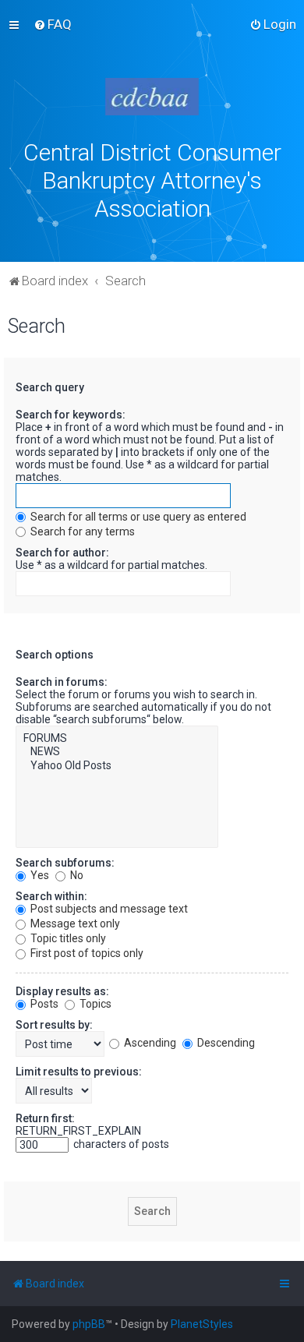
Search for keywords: (70, 414)
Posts (43, 1004)
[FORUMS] (117, 739)
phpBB (88, 1324)
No (75, 875)
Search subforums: (65, 862)
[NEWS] (117, 752)
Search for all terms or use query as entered (137, 516)
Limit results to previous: (79, 1071)
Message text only (74, 923)
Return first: (45, 1118)
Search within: (51, 896)
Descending (225, 1043)
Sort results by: (54, 1025)
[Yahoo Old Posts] (117, 766)
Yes (38, 875)
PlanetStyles (202, 1324)
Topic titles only (67, 938)
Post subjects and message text (108, 908)
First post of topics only (85, 953)
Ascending (149, 1043)
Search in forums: (62, 682)
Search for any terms (81, 531)
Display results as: (62, 991)
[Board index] (152, 96)
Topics (94, 1004)
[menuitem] (53, 24)
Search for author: (62, 552)
